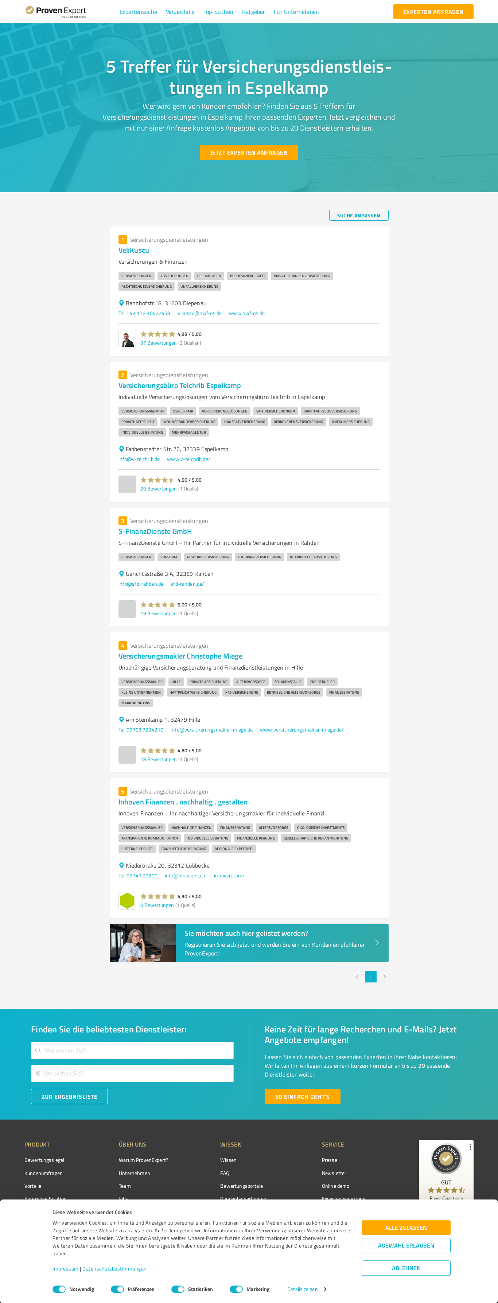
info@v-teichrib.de (139, 458)
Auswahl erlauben (406, 1245)
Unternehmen (134, 1173)
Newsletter (334, 1173)
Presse (329, 1159)
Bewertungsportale (241, 1185)
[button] (138, 11)
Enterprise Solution (45, 1198)
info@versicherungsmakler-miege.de (212, 729)
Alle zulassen (406, 1227)
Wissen (228, 1159)
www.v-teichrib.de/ (188, 458)
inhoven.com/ (229, 875)
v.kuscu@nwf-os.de (200, 313)
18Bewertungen (158, 759)
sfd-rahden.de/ (187, 583)
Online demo (336, 1185)
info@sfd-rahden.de (141, 583)
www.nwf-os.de (247, 313)
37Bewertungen (158, 342)
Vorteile (32, 1185)
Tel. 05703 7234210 (141, 729)
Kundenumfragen (43, 1173)
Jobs (123, 1198)
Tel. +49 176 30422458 (144, 313)
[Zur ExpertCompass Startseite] (71, 11)
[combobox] (132, 1050)
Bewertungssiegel (44, 1159)
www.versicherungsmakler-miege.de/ (302, 729)
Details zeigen (302, 1289)
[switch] (117, 1289)
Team (125, 1185)
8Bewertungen (157, 904)
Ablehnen (406, 1268)
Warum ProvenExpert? (143, 1159)
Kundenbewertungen (243, 1198)
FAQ (224, 1173)
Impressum (65, 1268)
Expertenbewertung (344, 1198)
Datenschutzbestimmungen (114, 1268)
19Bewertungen (158, 613)
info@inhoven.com (186, 875)
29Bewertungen (158, 488)
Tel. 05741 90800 (137, 875)
